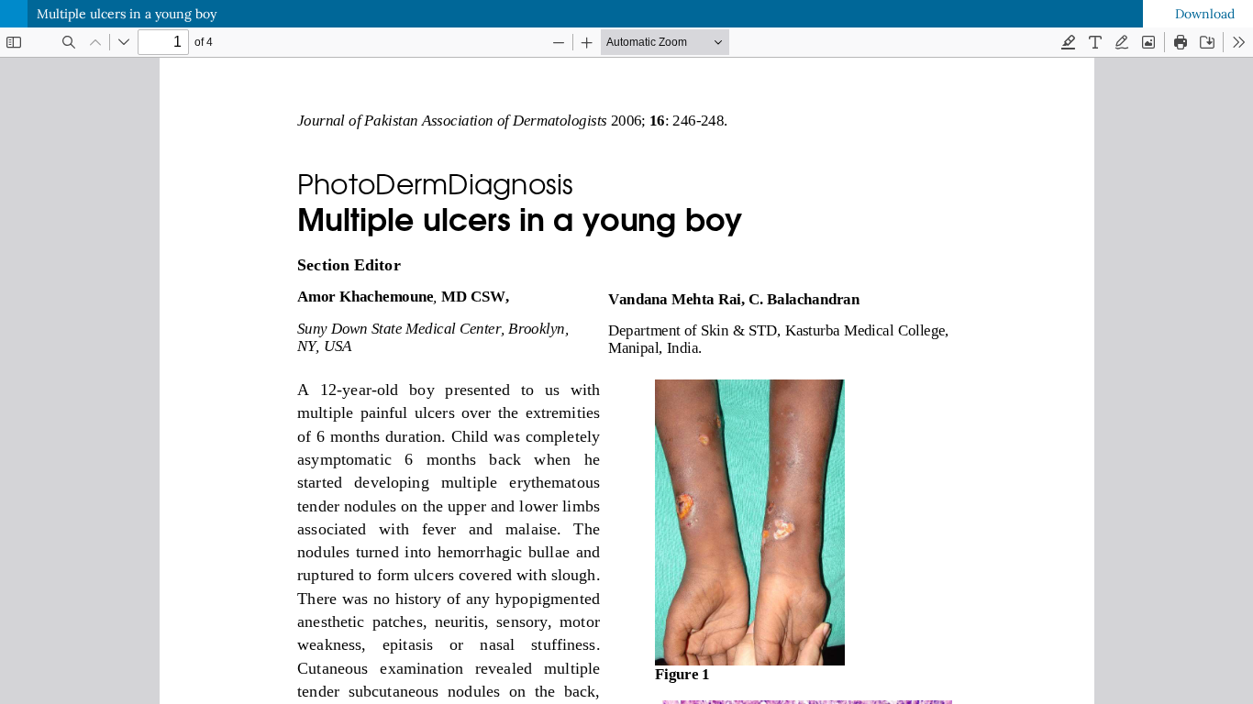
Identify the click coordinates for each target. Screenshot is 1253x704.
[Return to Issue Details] (14, 14)
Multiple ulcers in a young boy (126, 14)
